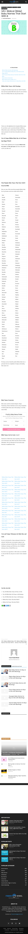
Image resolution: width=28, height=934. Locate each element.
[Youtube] (19, 923)
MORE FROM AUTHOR (17, 666)
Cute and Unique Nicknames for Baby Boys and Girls (13, 81)
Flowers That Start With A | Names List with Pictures (16, 821)
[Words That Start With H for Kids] (4, 835)
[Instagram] (12, 923)
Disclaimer (21, 928)
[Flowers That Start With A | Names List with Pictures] (4, 822)
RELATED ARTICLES (6, 666)
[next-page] (4, 709)
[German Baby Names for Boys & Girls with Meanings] (4, 704)
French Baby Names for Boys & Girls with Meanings (17, 690)
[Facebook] (8, 923)
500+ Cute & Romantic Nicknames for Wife (15, 845)
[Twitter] (15, 923)
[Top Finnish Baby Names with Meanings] (4, 684)
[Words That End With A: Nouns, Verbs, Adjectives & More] (4, 829)
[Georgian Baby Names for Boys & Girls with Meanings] (4, 697)
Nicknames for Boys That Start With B (17, 858)
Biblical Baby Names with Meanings (10, 70)
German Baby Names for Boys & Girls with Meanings (18, 703)
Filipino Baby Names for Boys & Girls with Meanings (17, 677)
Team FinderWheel (7, 18)
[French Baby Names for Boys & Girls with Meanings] (4, 691)
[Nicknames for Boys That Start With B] (4, 859)
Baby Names (12, 5)
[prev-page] (2, 709)
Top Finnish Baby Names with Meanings (17, 683)
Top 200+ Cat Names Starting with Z (13, 752)
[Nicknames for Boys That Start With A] (4, 852)
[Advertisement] (14, 50)
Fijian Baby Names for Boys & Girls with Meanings (17, 670)
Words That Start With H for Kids (17, 834)
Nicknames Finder (14, 930)
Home (2, 5)
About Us (9, 928)
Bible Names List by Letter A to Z (9, 79)
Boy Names (9, 7)
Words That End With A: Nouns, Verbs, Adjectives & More (17, 827)
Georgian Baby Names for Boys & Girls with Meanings (16, 697)
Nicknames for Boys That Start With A (17, 851)
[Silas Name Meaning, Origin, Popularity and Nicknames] (4, 777)
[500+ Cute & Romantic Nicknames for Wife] (4, 846)
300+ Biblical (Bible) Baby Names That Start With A (7, 641)
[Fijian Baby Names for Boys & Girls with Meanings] (4, 671)
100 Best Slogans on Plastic (14, 770)
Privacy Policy (15, 928)
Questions (21, 930)
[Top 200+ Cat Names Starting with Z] (14, 749)
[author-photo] (14, 655)
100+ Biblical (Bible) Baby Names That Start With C (20, 642)
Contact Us (7, 930)
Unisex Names (4, 8)
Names (6, 5)
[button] (2, 2)
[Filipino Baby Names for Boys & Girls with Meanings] (4, 678)
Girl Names (15, 7)
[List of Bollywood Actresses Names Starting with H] (4, 759)
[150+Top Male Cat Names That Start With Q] (4, 765)
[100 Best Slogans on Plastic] (4, 771)
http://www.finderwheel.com (14, 659)
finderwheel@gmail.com (17, 914)
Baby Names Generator (7, 78)
